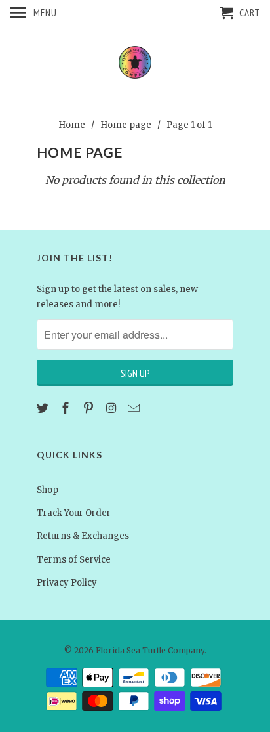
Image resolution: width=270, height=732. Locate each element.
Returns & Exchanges (83, 536)
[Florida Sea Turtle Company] (135, 63)
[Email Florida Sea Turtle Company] (135, 408)
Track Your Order (74, 513)
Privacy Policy (67, 582)
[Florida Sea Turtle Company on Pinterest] (90, 408)
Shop (47, 490)
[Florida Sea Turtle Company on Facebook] (67, 408)
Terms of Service (74, 559)
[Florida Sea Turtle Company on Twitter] (44, 408)
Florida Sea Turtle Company (150, 650)
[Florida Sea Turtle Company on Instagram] (112, 408)
